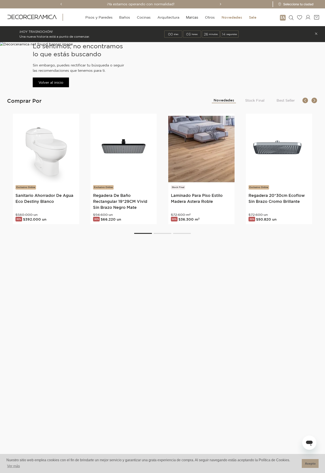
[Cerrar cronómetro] (316, 34)
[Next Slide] (220, 4)
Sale (252, 17)
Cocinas (144, 17)
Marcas (192, 17)
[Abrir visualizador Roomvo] (283, 17)
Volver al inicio (50, 82)
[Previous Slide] (61, 4)
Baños (124, 17)
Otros (210, 17)
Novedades (232, 17)
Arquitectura (168, 17)
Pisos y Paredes (99, 17)
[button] (294, 4)
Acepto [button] (310, 463)
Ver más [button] (13, 466)
